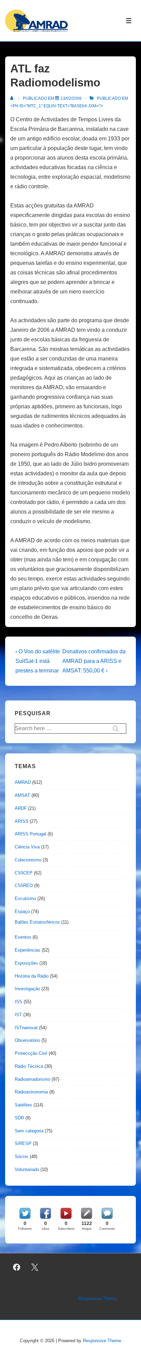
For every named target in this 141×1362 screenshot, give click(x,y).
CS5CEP (24, 872)
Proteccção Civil (31, 1053)
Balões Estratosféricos (37, 922)
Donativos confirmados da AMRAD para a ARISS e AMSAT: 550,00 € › (94, 661)
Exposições (26, 963)
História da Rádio (32, 976)
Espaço (22, 911)
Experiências (27, 950)
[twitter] (34, 1267)
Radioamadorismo (32, 1079)
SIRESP (23, 1143)
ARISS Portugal (30, 833)
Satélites (23, 1104)
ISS (18, 1001)
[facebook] (16, 1267)
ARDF (21, 808)
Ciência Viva (27, 846)
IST (18, 1014)
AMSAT (22, 795)
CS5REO (24, 885)
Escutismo (25, 898)
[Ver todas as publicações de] (13, 98)
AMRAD (23, 782)
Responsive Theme (97, 1298)
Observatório (27, 1040)
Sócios (21, 1156)
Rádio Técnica (29, 1066)
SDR (19, 1117)
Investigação (27, 988)
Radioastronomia (31, 1091)
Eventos (23, 937)
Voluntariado (27, 1169)
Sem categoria (29, 1130)
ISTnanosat (26, 1027)
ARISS (21, 821)
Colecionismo (28, 859)
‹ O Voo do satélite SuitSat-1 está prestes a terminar (37, 661)
